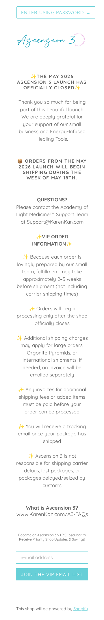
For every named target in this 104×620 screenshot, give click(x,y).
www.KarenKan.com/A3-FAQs (52, 514)
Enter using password (56, 12)
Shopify (80, 608)
